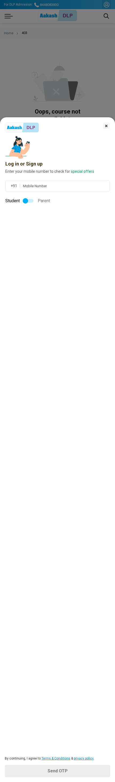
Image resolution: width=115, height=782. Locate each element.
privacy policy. (84, 758)
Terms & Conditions (55, 758)
